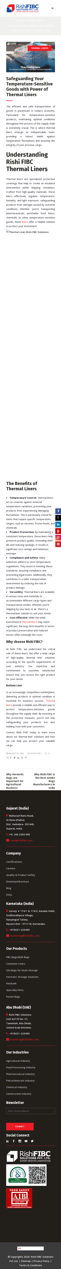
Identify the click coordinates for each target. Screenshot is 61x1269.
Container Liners (15, 963)
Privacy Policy (41, 1261)
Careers (10, 868)
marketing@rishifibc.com (25, 935)
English (24, 1248)
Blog (8, 888)
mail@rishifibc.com (21, 840)
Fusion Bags (13, 996)
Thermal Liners (35, 21)
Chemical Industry (16, 1087)
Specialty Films (15, 990)
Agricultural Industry (18, 1060)
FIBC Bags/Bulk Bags (17, 957)
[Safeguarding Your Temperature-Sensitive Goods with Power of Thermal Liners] (30, 57)
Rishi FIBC (36, 753)
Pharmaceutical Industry (20, 1074)
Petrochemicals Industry (20, 1080)
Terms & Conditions (30, 1265)
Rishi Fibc (20, 21)
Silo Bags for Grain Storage (22, 970)
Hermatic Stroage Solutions (22, 976)
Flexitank (11, 983)
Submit (20, 1126)
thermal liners (29, 621)
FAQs (9, 894)
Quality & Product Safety (20, 875)
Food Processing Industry (20, 1067)
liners (25, 221)
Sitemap (26, 1261)
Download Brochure (17, 881)
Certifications (14, 861)
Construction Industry (18, 1093)
